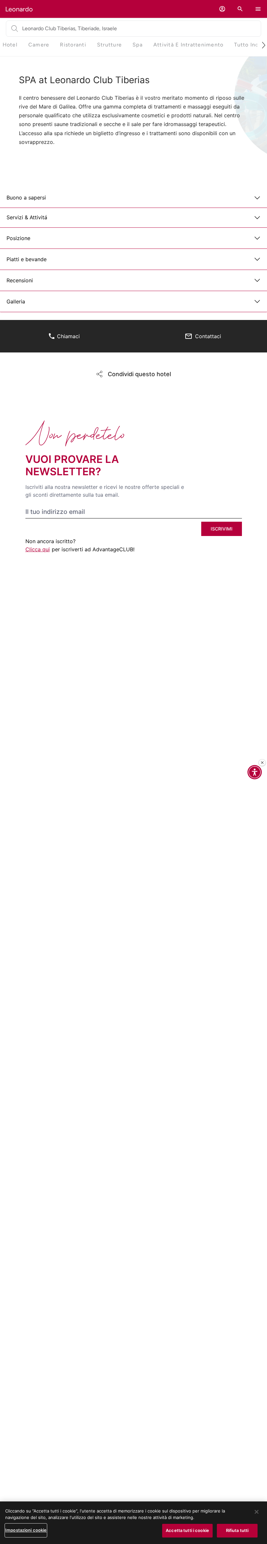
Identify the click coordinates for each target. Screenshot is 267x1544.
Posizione (18, 238)
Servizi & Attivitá (27, 217)
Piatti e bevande (27, 259)
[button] (222, 9)
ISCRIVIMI (221, 528)
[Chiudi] (262, 762)
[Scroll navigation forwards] (261, 45)
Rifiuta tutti (237, 1530)
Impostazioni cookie (26, 1530)
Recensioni (20, 280)
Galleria (16, 301)
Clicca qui (37, 549)
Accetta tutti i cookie (187, 1530)
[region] (133, 1522)
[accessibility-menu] (254, 772)
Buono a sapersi (26, 197)
